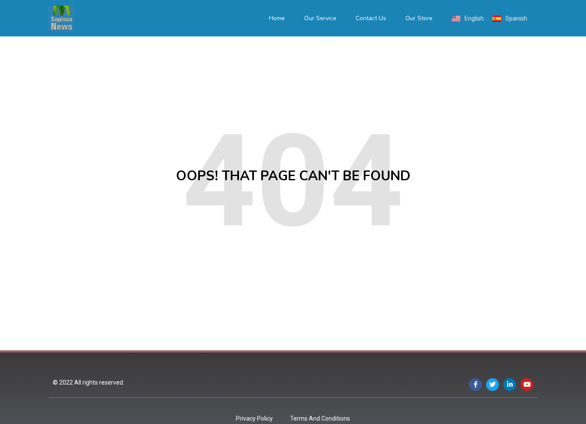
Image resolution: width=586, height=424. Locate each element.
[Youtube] (526, 384)
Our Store (418, 18)
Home (277, 18)
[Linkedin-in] (509, 384)
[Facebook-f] (475, 384)
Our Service (320, 18)
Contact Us (371, 18)
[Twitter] (492, 384)
